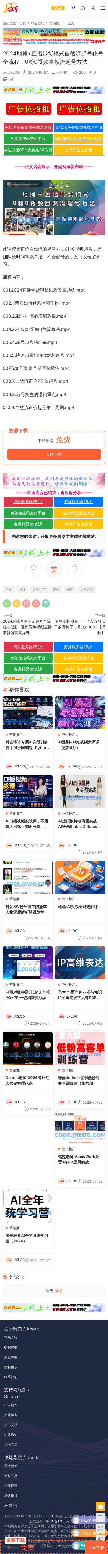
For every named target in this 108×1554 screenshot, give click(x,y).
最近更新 (10, 1466)
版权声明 (10, 1347)
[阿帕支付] (54, 40)
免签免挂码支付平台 (28, 138)
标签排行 (10, 1496)
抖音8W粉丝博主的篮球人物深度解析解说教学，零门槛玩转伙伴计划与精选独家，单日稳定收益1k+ (27, 909)
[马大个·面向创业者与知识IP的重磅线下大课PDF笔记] (80, 962)
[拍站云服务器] (54, 90)
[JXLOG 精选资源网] (11, 8)
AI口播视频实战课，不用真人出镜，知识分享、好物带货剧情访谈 (27, 824)
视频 (79, 249)
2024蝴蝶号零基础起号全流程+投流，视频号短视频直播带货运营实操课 (27, 627)
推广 (12, 79)
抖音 (20, 329)
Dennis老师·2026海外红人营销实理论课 (27, 1080)
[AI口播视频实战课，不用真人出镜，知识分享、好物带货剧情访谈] (28, 791)
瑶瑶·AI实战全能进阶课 (78, 906)
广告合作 (10, 1405)
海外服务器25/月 (28, 501)
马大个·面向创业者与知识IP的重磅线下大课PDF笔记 (80, 995)
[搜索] (82, 7)
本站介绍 (10, 1337)
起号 (51, 249)
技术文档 (10, 1425)
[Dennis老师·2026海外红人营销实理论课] (28, 1048)
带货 (35, 290)
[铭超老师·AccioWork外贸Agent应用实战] (80, 1127)
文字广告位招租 (78, 149)
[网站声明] (54, 481)
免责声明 (10, 1357)
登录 (59, 1290)
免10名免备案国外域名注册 (28, 127)
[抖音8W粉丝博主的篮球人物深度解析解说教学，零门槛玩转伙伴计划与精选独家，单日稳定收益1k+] (28, 877)
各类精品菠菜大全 (78, 513)
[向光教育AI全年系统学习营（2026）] (28, 1206)
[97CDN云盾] (54, 32)
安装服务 (10, 1415)
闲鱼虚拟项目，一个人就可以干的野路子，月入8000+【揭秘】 (79, 627)
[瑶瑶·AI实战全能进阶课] (80, 877)
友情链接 (10, 1505)
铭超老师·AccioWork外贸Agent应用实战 (78, 1159)
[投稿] (72, 7)
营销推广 (63, 72)
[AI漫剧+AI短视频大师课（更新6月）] (80, 712)
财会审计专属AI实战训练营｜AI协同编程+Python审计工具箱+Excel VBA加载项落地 (27, 745)
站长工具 (10, 1476)
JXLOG (14, 72)
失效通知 (10, 1435)
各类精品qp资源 (28, 524)
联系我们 (10, 1377)
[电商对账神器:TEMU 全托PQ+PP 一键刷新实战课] (28, 962)
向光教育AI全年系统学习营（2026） (27, 1238)
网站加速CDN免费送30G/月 (78, 138)
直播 (26, 290)
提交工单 (10, 1445)
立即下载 (54, 454)
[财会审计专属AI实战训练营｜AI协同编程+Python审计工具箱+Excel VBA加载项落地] (28, 712)
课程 (11, 249)
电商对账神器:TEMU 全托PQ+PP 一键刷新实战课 (28, 995)
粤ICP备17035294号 (61, 1521)
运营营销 (86, 589)
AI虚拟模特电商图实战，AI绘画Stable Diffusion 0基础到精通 (79, 824)
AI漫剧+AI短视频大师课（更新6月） (78, 745)
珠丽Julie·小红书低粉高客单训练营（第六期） (78, 1080)
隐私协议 (10, 1367)
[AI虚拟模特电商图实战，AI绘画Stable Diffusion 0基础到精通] (80, 791)
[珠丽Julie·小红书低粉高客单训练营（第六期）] (80, 1048)
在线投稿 (10, 1486)
